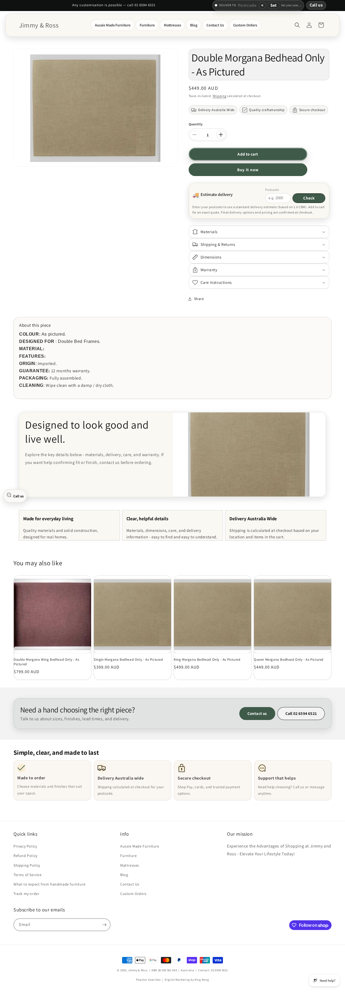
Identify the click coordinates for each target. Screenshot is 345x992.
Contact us (257, 713)
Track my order (26, 893)
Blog (124, 874)
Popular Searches (148, 979)
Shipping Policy (26, 865)
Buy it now (248, 169)
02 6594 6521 (219, 970)
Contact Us (129, 884)
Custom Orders (133, 893)
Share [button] (199, 298)
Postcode (272, 190)
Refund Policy (25, 855)
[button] (112, 25)
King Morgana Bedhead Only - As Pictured (207, 659)
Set (273, 5)
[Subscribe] (104, 924)
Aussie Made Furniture (139, 846)
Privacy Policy (25, 846)
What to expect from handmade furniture (49, 884)
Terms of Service (27, 874)
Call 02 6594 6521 (301, 713)
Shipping (219, 96)
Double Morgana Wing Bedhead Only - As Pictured (46, 661)
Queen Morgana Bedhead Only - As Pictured (288, 659)
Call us (316, 5)
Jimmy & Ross (137, 970)
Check (309, 198)
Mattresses (129, 865)
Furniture (128, 855)
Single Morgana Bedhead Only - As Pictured (128, 659)
